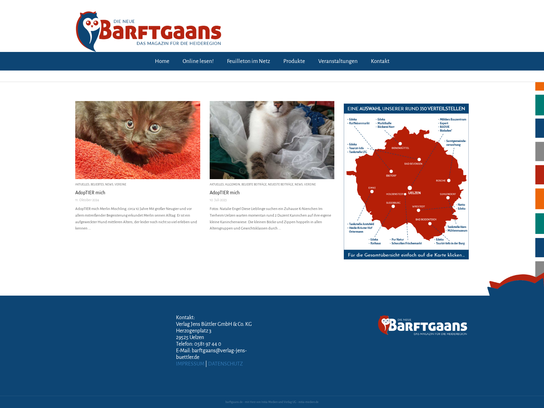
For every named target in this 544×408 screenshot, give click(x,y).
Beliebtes (97, 184)
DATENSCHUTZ (225, 364)
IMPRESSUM (190, 364)
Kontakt (380, 61)
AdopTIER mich (90, 192)
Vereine (120, 184)
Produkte (294, 61)
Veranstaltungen (338, 61)
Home (162, 61)
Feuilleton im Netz (248, 61)
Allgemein (232, 184)
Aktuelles (82, 184)
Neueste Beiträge (280, 184)
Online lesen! (198, 61)
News (109, 184)
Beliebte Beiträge (254, 184)
